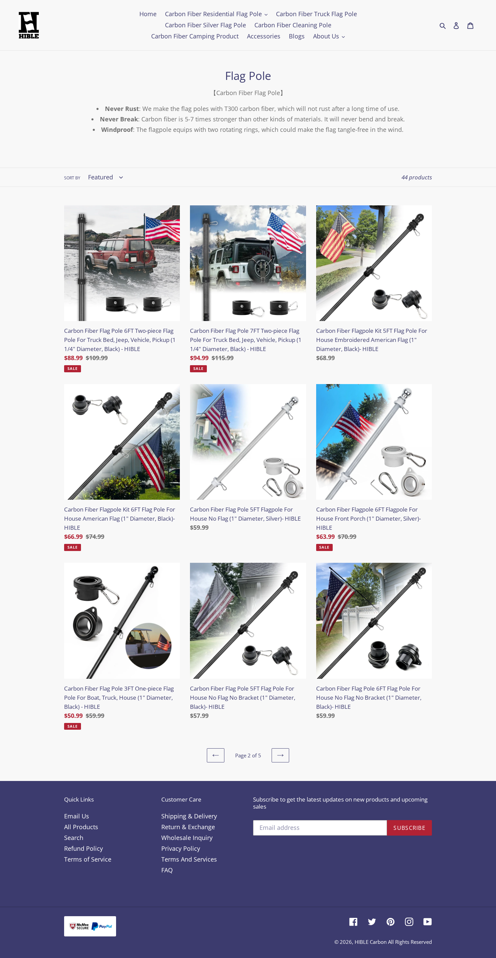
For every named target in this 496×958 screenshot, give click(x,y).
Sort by (72, 178)
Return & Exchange (188, 827)
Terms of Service (87, 859)
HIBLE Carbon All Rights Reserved (393, 941)
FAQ (167, 870)
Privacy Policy (180, 848)
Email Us (76, 816)
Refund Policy (83, 848)
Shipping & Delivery (189, 816)
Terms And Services (189, 859)
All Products (81, 827)
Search (73, 838)
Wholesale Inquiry (187, 838)
